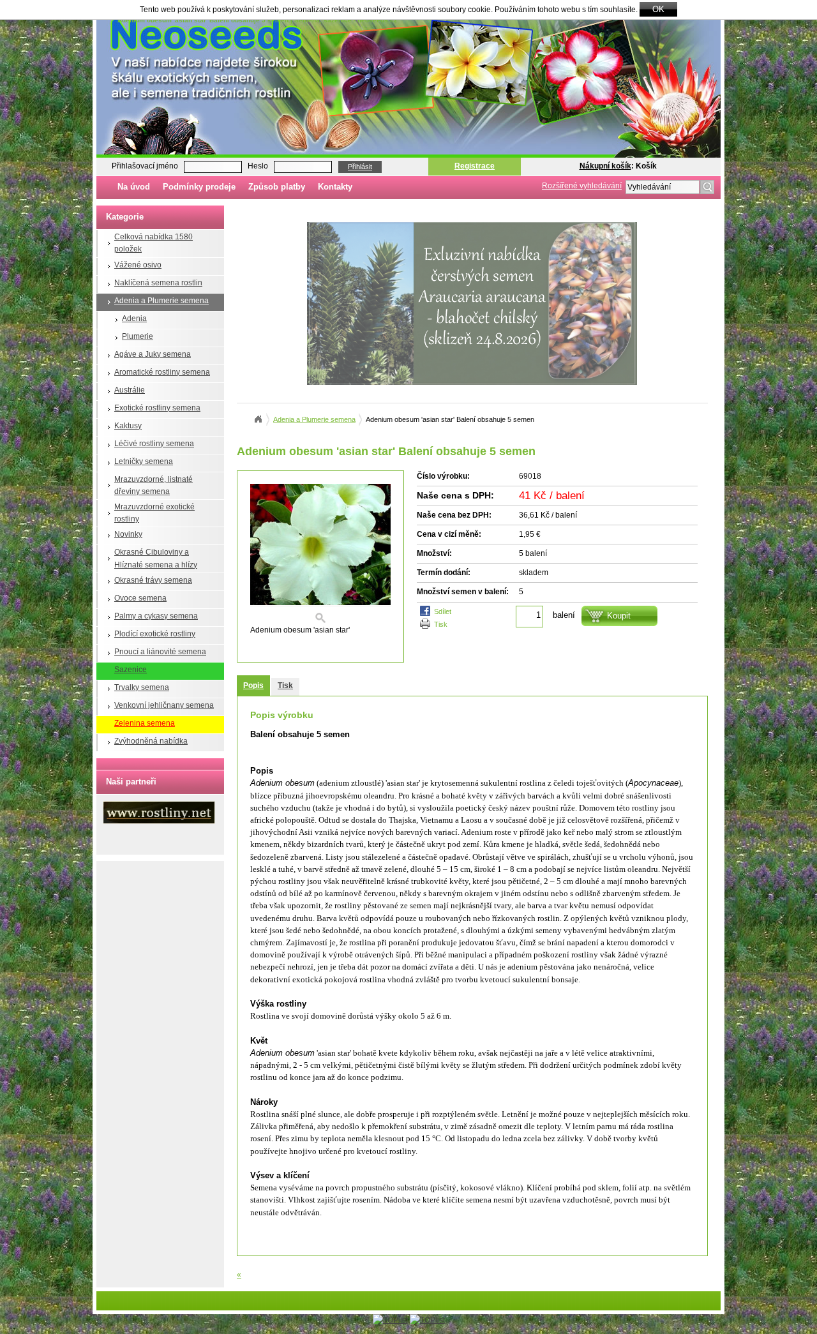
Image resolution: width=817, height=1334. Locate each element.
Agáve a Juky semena (152, 354)
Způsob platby (276, 186)
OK (658, 9)
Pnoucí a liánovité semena (160, 651)
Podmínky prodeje (199, 186)
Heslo (258, 165)
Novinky (128, 534)
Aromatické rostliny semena (162, 372)
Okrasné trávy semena (153, 580)
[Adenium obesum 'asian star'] (320, 554)
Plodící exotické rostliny (154, 633)
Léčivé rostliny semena (154, 443)
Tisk (440, 624)
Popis (253, 685)
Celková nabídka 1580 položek (153, 242)
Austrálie (129, 390)
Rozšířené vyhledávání (582, 185)
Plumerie (137, 336)
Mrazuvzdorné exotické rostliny (154, 512)
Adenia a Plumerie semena (161, 300)
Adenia (134, 318)
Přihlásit (360, 166)
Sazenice (130, 669)
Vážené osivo (137, 264)
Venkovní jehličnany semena (164, 705)
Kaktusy (128, 425)
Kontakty (335, 186)
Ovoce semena (140, 598)
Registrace (474, 165)
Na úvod (133, 186)
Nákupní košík (605, 165)
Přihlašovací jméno (145, 165)
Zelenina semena (144, 723)
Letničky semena (143, 461)
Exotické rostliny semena (157, 407)
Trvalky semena (141, 687)
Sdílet (442, 611)
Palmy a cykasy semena (156, 615)
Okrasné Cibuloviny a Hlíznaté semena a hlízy (155, 558)
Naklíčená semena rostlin (158, 282)
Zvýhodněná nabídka (151, 741)
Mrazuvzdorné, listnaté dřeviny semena (153, 485)
